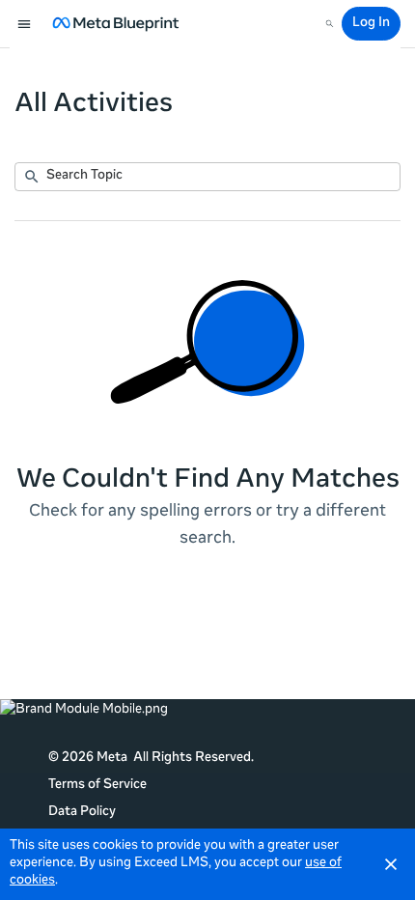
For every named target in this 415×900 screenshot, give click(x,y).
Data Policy (82, 812)
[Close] (390, 864)
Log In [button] (371, 23)
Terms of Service (97, 785)
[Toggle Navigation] (25, 24)
